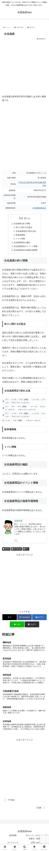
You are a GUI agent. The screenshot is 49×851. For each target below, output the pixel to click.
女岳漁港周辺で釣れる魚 (26, 231)
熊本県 (7, 549)
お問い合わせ (36, 842)
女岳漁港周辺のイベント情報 (25, 246)
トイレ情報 (20, 239)
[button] (32, 624)
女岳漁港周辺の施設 (22, 242)
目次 (21, 218)
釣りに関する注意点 (24, 227)
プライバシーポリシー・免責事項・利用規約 (36, 837)
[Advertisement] (24, 66)
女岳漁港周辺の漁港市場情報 (25, 250)
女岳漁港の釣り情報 (22, 223)
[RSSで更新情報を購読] (16, 540)
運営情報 (12, 835)
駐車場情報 (20, 235)
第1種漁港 (17, 549)
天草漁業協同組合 (39, 208)
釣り (26, 549)
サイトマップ (12, 842)
